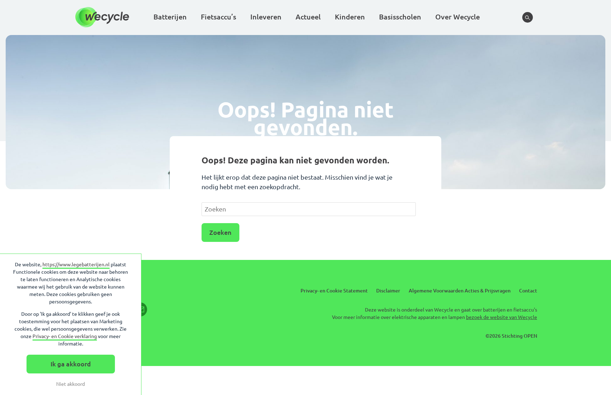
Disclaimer (388, 291)
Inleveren (265, 17)
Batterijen (170, 17)
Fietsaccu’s (218, 17)
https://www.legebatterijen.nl (76, 264)
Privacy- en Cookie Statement (334, 291)
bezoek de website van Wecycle (501, 317)
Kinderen (350, 17)
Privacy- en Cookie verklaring (65, 336)
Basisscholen (400, 17)
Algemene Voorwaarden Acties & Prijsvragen (460, 291)
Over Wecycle (457, 17)
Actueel (308, 17)
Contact (528, 291)
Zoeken (220, 232)
